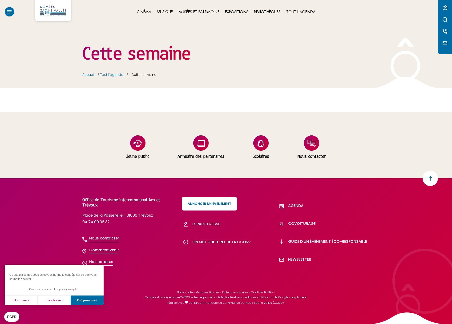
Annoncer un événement (209, 203)
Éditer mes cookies (235, 292)
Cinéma (144, 12)
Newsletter (299, 259)
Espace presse (206, 224)
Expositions (236, 12)
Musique (165, 12)
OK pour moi (87, 300)
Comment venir (104, 250)
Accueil (88, 74)
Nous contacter (104, 238)
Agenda (295, 205)
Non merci (21, 300)
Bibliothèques (267, 12)
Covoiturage (302, 223)
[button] (11, 317)
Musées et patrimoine (198, 12)
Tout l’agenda (300, 12)
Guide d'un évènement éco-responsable (327, 241)
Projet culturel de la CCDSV (221, 242)
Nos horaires (101, 261)
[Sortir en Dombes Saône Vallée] (53, 10)
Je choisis (54, 300)
